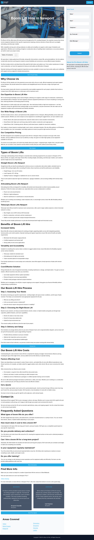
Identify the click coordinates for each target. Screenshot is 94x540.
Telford (2, 478)
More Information (32, 464)
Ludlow (35, 530)
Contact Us (32, 346)
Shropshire (36, 525)
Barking (7, 478)
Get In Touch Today (32, 74)
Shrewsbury (36, 523)
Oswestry (35, 528)
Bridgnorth (5, 528)
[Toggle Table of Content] (15, 55)
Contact (90, 2)
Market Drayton (7, 526)
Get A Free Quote (32, 512)
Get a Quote (32, 27)
